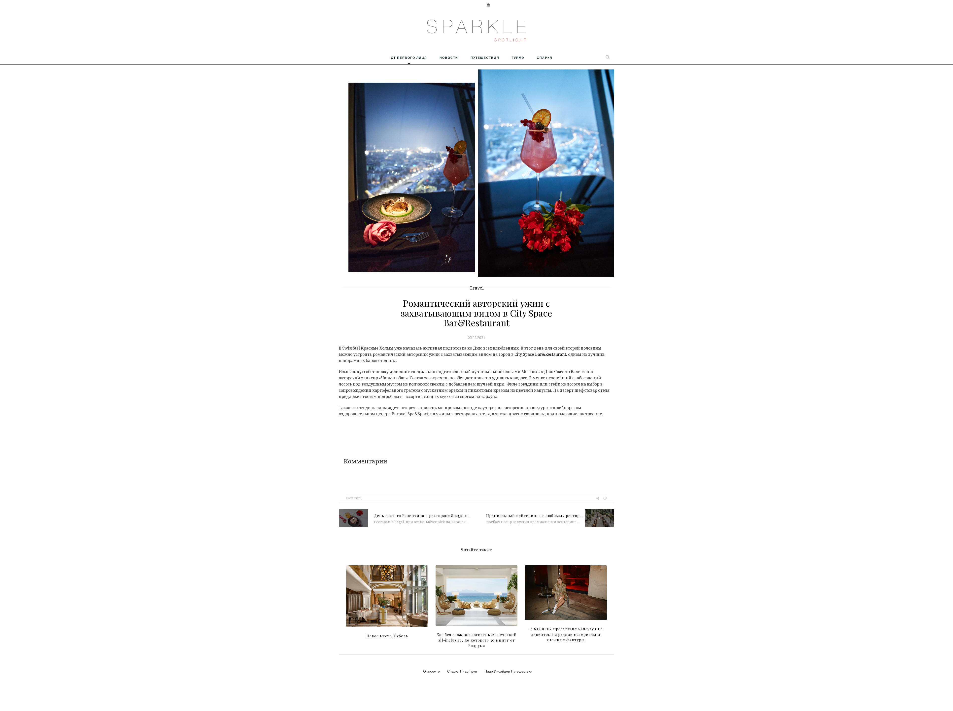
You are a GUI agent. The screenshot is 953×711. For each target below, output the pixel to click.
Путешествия (485, 57)
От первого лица (409, 57)
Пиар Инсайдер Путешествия (508, 671)
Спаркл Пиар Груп (462, 671)
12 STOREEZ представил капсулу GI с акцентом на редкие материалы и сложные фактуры (566, 634)
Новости (449, 57)
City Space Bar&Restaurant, (540, 354)
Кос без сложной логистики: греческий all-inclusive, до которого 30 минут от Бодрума (477, 640)
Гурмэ (518, 57)
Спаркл (544, 57)
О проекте (431, 671)
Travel (477, 288)
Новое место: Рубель (387, 635)
